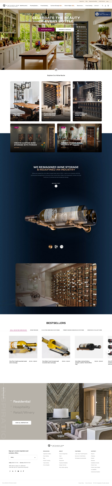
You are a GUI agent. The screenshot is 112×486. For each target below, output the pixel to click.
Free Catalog (46, 456)
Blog (44, 458)
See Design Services (22, 292)
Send (35, 457)
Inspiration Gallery (47, 453)
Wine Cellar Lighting (63, 467)
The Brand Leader (12, 482)
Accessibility (93, 469)
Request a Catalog (65, 29)
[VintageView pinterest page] (15, 471)
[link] (56, 69)
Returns (92, 453)
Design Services (62, 465)
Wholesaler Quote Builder (80, 458)
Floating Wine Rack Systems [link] (51, 330)
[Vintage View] (56, 445)
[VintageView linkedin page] (13, 471)
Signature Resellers (63, 462)
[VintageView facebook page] (10, 471)
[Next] (108, 351)
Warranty (93, 460)
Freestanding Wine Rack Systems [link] (73, 330)
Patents (92, 458)
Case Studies (46, 462)
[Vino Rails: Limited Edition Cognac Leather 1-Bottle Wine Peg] (89, 347)
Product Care (94, 465)
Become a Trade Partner (80, 456)
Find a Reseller (46, 465)
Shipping (93, 456)
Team (60, 456)
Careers (61, 458)
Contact (96, 5)
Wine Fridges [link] (34, 330)
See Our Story (56, 183)
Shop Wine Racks (46, 29)
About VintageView (63, 453)
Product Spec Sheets (95, 467)
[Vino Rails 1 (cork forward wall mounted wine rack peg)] (56, 347)
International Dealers (95, 471)
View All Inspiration (21, 422)
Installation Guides (95, 462)
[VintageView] (11, 5)
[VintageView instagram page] (21, 471)
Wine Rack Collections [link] (94, 330)
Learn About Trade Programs (81, 453)
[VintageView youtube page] (18, 471)
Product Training (46, 460)
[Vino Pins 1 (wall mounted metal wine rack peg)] (23, 347)
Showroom (61, 460)
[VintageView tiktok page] (24, 471)
